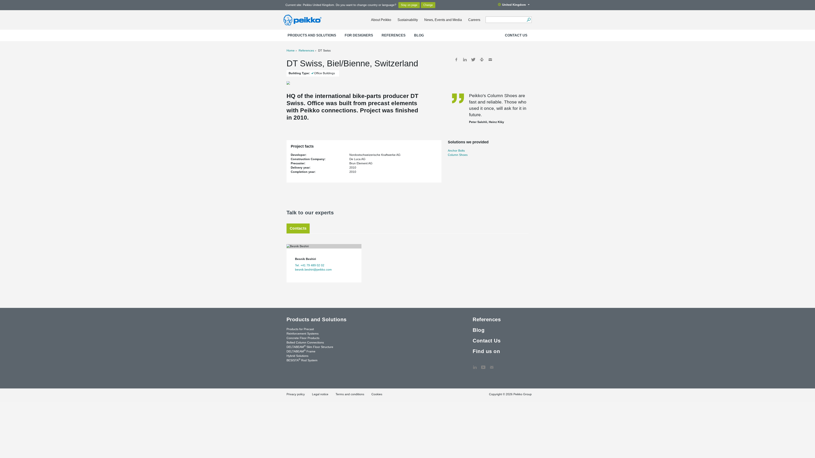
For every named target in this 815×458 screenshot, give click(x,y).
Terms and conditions (350, 394)
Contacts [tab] (298, 228)
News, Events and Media (443, 20)
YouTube (483, 365)
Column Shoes (458, 154)
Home (291, 50)
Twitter (473, 59)
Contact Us (516, 35)
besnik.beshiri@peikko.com (313, 269)
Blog (419, 35)
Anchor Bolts (456, 150)
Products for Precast (300, 329)
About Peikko (381, 20)
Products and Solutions (312, 35)
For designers (359, 35)
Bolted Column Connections (305, 342)
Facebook (456, 59)
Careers (474, 20)
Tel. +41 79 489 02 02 (309, 265)
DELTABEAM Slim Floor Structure (310, 347)
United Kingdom (514, 4)
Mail (490, 59)
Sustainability (408, 20)
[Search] (528, 20)
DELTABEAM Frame (301, 351)
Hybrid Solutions (297, 355)
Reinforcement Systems (303, 333)
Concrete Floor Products (303, 338)
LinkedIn (465, 59)
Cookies (376, 394)
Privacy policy (296, 394)
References (394, 35)
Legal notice (320, 394)
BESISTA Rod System (302, 360)
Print (482, 59)
